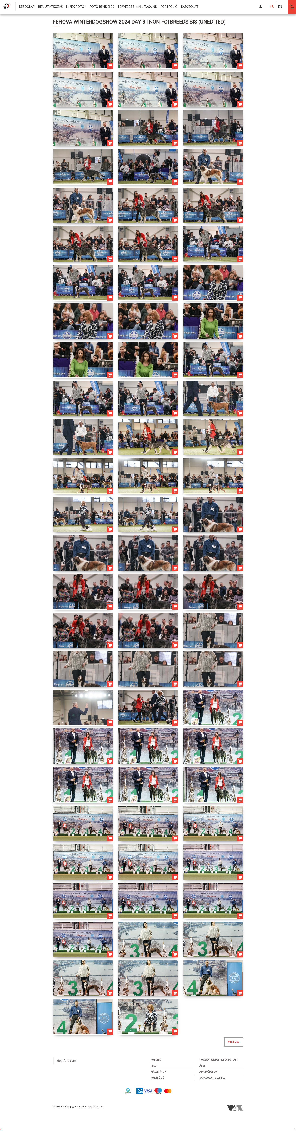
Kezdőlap (27, 6)
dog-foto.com (66, 1061)
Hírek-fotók (76, 6)
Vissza (233, 1041)
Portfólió (169, 6)
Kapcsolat (189, 6)
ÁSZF (202, 1065)
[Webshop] (292, 7)
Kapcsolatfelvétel (212, 1077)
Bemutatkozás (50, 6)
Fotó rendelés (102, 6)
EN (280, 6)
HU (272, 6)
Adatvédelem (208, 1071)
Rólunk (156, 1059)
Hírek (154, 1065)
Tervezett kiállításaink (137, 6)
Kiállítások (158, 1071)
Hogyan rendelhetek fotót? (218, 1059)
